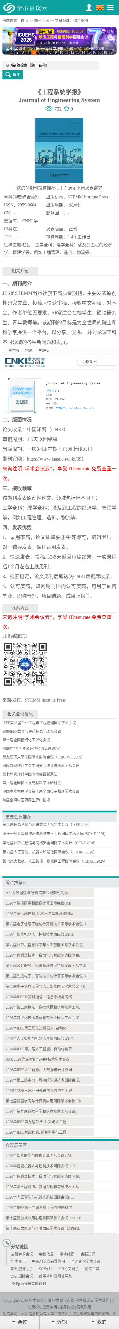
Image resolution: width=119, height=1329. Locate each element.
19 (111, 52)
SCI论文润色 (68, 1269)
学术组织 (67, 1254)
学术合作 (102, 1300)
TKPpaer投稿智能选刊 (28, 1284)
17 (100, 52)
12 (72, 52)
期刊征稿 (41, 21)
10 (61, 52)
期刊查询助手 (22, 1269)
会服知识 (88, 1254)
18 (105, 52)
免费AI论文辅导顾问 (48, 1261)
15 (89, 52)
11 (67, 52)
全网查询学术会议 (85, 1261)
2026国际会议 (22, 1276)
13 (78, 52)
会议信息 (46, 1254)
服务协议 (67, 1307)
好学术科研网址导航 (55, 1276)
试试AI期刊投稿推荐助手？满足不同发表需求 (59, 188)
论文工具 (92, 1269)
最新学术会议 (22, 1254)
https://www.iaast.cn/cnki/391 (55, 458)
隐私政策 (84, 1307)
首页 (24, 21)
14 (83, 52)
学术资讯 (18, 1261)
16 (94, 52)
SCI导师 (45, 1269)
